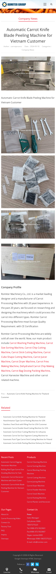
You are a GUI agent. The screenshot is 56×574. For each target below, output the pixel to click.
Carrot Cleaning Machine (37, 462)
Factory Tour (6, 526)
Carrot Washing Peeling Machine (27, 343)
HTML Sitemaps (35, 558)
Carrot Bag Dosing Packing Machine (30, 370)
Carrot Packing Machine (36, 498)
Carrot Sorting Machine (36, 466)
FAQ (2, 530)
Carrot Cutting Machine (36, 477)
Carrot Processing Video (10, 518)
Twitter (32, 564)
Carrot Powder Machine (36, 489)
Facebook (28, 564)
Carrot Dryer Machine (23, 361)
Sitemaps (5, 538)
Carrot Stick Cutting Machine (26, 352)
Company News (28, 18)
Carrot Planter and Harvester (38, 502)
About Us (4, 514)
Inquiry (4, 534)
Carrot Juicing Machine (36, 481)
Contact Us (5, 522)
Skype (37, 564)
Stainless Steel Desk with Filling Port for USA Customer (25, 424)
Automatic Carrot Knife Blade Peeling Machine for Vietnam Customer (12, 488)
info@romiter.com (40, 542)
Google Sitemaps (21, 558)
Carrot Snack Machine (36, 493)
